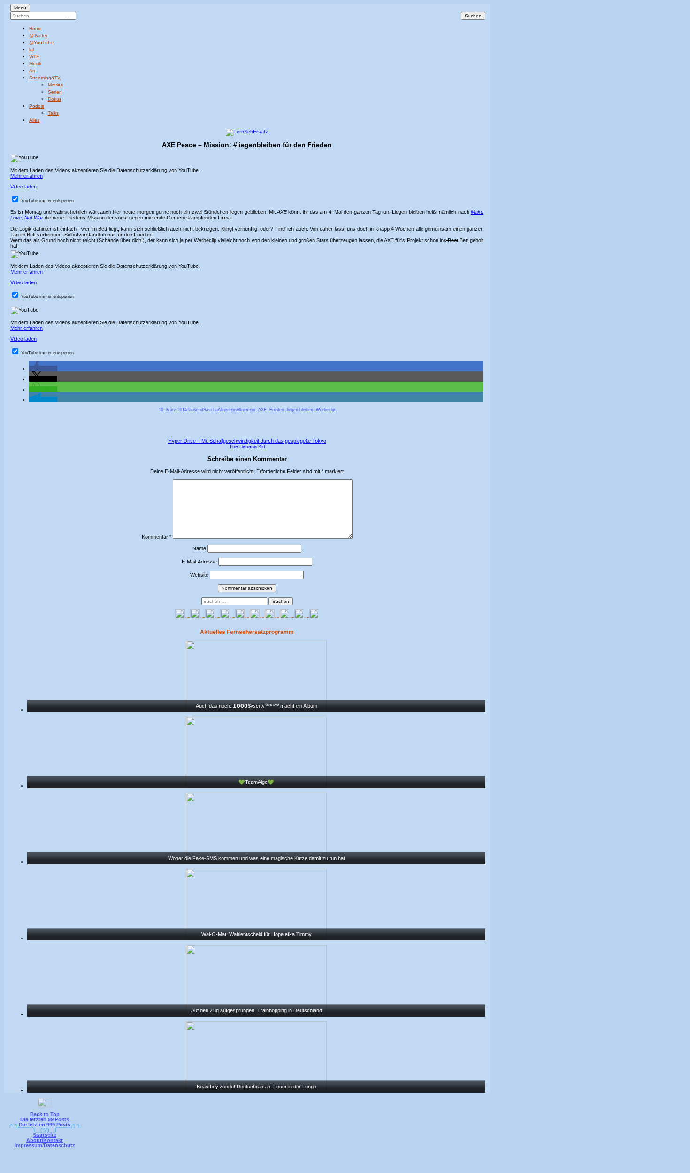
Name (199, 548)
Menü (20, 7)
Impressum (28, 1145)
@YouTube (41, 42)
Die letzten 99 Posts (44, 1119)
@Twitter (38, 35)
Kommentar (156, 537)
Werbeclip (325, 409)
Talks (53, 113)
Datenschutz (59, 1145)
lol (31, 49)
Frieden (276, 409)
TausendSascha (202, 409)
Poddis (36, 106)
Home (35, 28)
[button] (43, 368)
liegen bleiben (300, 409)
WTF (34, 56)
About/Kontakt (44, 1140)
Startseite (44, 1135)
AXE (262, 409)
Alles (34, 120)
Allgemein (227, 409)
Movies (55, 84)
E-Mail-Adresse (199, 561)
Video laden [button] (23, 186)
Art (32, 70)
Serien (55, 91)
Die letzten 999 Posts (44, 1124)
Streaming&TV (45, 77)
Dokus (54, 99)
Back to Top (45, 1114)
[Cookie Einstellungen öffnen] (383, 1166)
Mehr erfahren (26, 176)
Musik (35, 63)
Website (199, 575)
